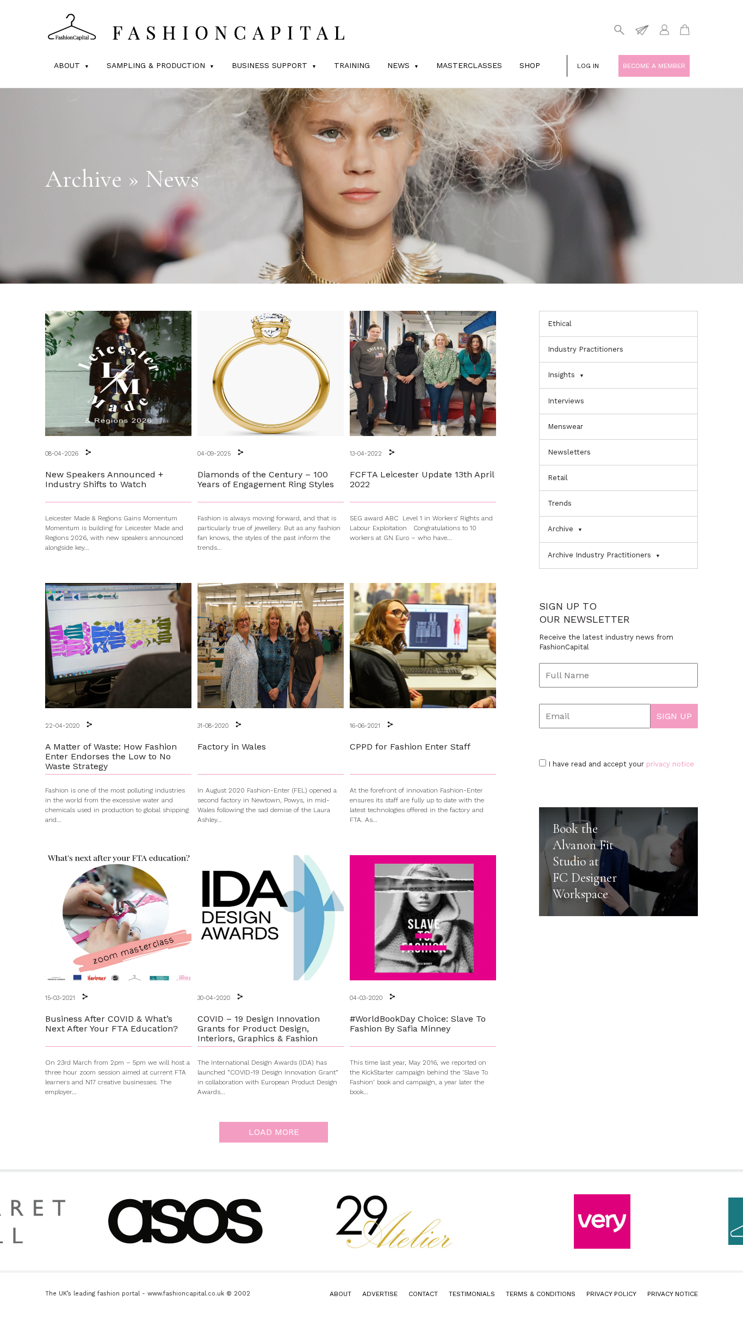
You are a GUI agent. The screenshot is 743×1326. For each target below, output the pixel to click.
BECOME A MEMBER (654, 66)
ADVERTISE (380, 1294)
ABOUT (340, 1294)
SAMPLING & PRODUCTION (156, 65)
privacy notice (670, 764)
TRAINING (352, 65)
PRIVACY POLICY (611, 1294)
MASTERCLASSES (469, 65)
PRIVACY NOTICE (672, 1294)
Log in (588, 66)
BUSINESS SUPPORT (269, 65)
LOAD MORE (274, 1132)
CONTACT (423, 1294)
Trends (560, 503)
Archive (560, 529)
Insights (561, 375)
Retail (558, 478)
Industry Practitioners (585, 349)
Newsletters (569, 452)
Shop (529, 65)
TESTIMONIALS (472, 1294)
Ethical (560, 324)
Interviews (566, 401)
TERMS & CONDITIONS (540, 1294)
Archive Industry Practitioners (599, 555)
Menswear (565, 426)
